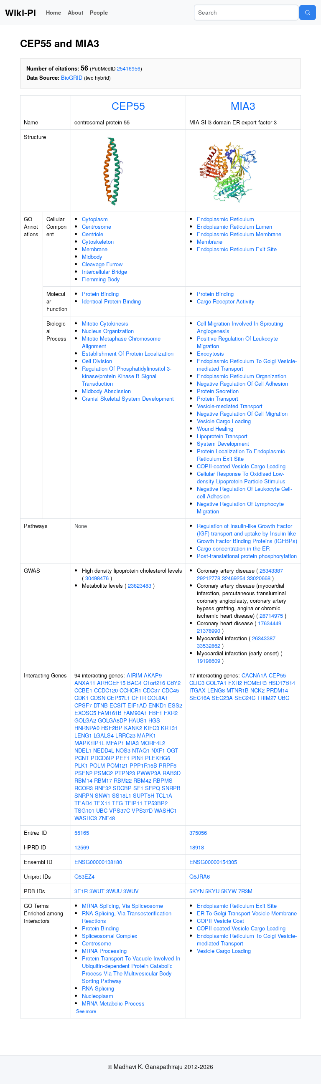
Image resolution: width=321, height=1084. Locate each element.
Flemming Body (101, 279)
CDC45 (170, 690)
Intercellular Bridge (104, 271)
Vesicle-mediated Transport (229, 406)
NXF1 (158, 750)
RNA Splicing (98, 988)
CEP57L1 (118, 698)
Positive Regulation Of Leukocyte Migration (237, 342)
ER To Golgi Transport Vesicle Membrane (247, 913)
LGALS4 (104, 735)
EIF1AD (137, 705)
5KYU (212, 891)
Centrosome (96, 226)
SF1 (138, 788)
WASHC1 (165, 810)
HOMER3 (255, 683)
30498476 (97, 578)
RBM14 (83, 780)
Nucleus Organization (108, 331)
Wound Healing (215, 428)
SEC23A (222, 698)
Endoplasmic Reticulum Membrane (239, 234)
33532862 (208, 645)
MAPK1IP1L (89, 743)
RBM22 (123, 780)
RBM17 (103, 780)
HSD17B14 (281, 683)
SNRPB (171, 788)
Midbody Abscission (106, 391)
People (99, 12)
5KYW (229, 891)
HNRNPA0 (86, 728)
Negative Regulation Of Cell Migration (242, 413)
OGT (172, 750)
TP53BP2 (156, 803)
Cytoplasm (95, 219)
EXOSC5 (85, 713)
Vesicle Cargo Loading (224, 421)
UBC (101, 810)
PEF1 (123, 758)
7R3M (245, 891)
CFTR (139, 698)
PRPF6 (167, 765)
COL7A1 (216, 683)
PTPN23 (125, 773)
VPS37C (119, 810)
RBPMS (163, 780)
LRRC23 (125, 735)
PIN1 (137, 758)
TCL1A (164, 795)
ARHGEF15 (111, 683)
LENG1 (83, 735)
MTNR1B (238, 690)
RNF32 (102, 788)
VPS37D (142, 810)
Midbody (92, 256)
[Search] (307, 12)
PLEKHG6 (157, 758)
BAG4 (134, 683)
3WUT (96, 891)
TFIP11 (134, 803)
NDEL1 (83, 750)
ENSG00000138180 (98, 862)
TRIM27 (266, 698)
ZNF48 (107, 818)
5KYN (196, 891)
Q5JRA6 (199, 876)
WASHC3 (85, 818)
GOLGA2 (85, 720)
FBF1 (155, 713)
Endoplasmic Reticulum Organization (241, 376)
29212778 (208, 578)
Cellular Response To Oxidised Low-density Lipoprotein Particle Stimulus (241, 477)
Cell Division (97, 361)
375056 (198, 832)
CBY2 (174, 683)
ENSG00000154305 (213, 862)
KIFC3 (151, 728)
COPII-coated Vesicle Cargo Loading (241, 466)
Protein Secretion (218, 391)
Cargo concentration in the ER (233, 548)
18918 (196, 847)
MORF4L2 (152, 743)
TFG (117, 803)
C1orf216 (154, 683)
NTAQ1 (141, 750)
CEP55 (128, 105)
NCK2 (257, 690)
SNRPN (83, 795)
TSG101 (84, 810)
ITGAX (197, 690)
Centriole (92, 234)
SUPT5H (143, 795)
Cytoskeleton (98, 241)
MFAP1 (115, 743)
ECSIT (118, 705)
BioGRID (71, 77)
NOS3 (123, 750)
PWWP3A (149, 773)
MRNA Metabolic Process (113, 1003)
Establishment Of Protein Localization (127, 353)
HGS (154, 720)
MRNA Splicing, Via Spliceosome (122, 906)
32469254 (233, 578)
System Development (223, 443)
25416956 (128, 68)
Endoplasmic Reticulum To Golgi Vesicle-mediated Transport (247, 364)
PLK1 (81, 765)
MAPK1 (146, 735)
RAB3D (172, 773)
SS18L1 (121, 795)
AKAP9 (153, 675)
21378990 (208, 630)
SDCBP (122, 788)
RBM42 (142, 780)
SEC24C (244, 698)
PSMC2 (103, 773)
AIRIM (134, 675)
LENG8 (216, 690)
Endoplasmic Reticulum (225, 219)
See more (86, 1011)
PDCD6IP (102, 758)
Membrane (94, 249)
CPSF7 (83, 705)
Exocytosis (210, 353)
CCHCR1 (130, 690)
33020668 (258, 578)
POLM (97, 765)
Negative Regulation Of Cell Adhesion (242, 383)
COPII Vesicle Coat (220, 921)
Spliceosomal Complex (110, 936)
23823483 (139, 585)
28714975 (271, 615)
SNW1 (102, 795)
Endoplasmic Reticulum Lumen (234, 226)
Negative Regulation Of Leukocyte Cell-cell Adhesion (244, 492)
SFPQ (152, 788)
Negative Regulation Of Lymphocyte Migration (240, 507)
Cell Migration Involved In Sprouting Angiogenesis (240, 327)
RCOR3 (83, 788)
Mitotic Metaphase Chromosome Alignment (121, 342)
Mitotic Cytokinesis (105, 323)
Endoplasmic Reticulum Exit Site (237, 249)
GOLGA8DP (112, 720)
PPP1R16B (143, 765)
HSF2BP (111, 728)
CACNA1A (254, 675)
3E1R (81, 891)
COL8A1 (158, 698)
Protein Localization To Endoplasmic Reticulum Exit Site (241, 454)
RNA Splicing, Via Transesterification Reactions (126, 917)
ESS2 (175, 705)
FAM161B (110, 713)
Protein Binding (100, 294)
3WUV (131, 891)
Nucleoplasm (97, 996)
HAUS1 (138, 720)
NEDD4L (103, 750)
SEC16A (199, 698)
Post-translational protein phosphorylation (247, 556)
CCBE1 (83, 690)
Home (53, 12)
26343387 (271, 570)
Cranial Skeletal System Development (128, 398)
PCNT (81, 758)
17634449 (269, 623)
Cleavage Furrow (102, 264)
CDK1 (81, 698)
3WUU (114, 891)
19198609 (208, 661)
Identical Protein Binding (111, 301)
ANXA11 (84, 683)
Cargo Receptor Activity (226, 301)
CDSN (97, 698)
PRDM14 (277, 690)
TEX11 (102, 803)
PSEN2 (83, 773)
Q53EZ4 (84, 876)
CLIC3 (196, 683)
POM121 (117, 765)
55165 (81, 832)
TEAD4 (83, 803)
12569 (81, 847)
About (75, 12)
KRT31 (169, 728)
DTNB (101, 705)
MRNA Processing (104, 951)
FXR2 (171, 713)
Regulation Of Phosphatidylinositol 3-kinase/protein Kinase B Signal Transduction (126, 375)
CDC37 (151, 690)
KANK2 (133, 728)
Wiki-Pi (20, 12)
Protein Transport (217, 398)
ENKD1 (157, 705)
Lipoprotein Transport (222, 436)
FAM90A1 (135, 713)
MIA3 (243, 105)
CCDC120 (106, 690)
